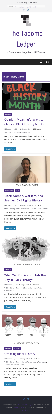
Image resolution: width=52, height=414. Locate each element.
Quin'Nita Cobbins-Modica (39, 209)
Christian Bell (25, 129)
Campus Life (9, 190)
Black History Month (15, 132)
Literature (26, 132)
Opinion (8, 114)
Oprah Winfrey (9, 290)
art (7, 132)
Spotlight (17, 348)
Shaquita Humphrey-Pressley (14, 364)
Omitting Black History (19, 354)
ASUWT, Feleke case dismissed (27, 6)
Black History (10, 209)
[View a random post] (47, 62)
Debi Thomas (25, 288)
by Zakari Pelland (26, 362)
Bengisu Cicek (26, 205)
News (17, 190)
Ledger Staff (25, 285)
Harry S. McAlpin (35, 288)
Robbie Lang (42, 362)
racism (35, 362)
